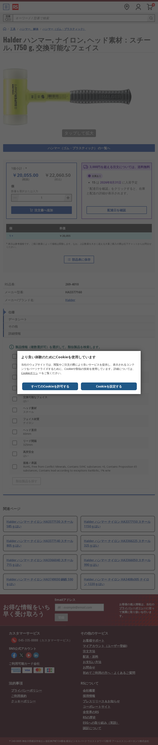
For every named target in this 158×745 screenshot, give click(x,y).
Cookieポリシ (29, 373)
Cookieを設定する (109, 386)
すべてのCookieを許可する (50, 386)
